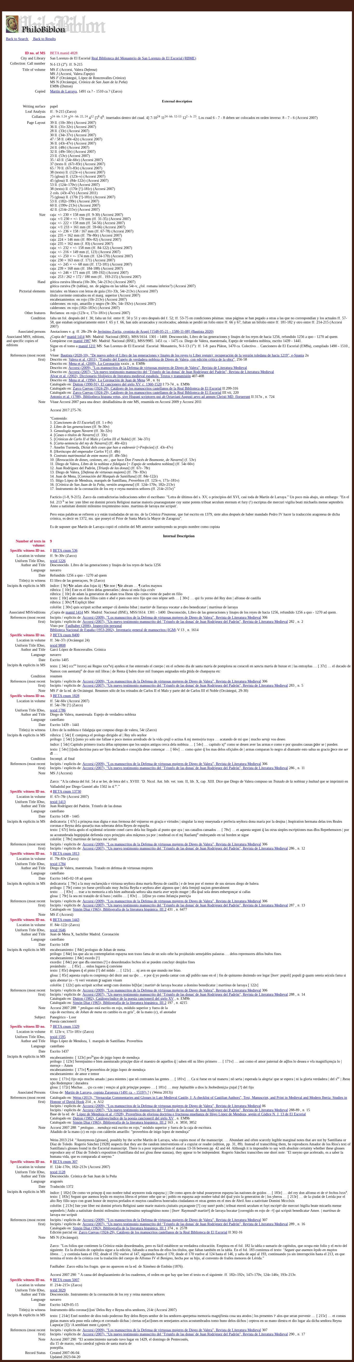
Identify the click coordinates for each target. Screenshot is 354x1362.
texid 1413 (58, 802)
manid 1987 (82, 341)
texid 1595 (58, 1037)
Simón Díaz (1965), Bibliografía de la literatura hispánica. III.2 (119, 909)
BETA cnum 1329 (66, 1026)
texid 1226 (58, 561)
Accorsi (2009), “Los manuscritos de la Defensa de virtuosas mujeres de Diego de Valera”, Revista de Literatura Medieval (157, 368)
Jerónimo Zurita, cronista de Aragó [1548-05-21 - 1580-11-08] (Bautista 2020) (156, 332)
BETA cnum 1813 (66, 854)
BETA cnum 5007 (66, 1280)
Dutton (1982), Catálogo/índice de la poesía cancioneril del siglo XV (123, 999)
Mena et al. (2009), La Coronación (94, 364)
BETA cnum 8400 (66, 635)
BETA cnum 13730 (67, 791)
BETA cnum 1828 (66, 696)
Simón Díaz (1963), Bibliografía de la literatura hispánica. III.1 (119, 1228)
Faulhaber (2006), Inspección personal (94, 626)
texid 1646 (58, 930)
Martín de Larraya (63, 91)
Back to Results (44, 39)
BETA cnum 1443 (66, 920)
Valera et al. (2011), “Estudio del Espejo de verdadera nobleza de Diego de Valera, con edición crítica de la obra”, (152, 359)
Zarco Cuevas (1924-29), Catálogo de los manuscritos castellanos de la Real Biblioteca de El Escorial (147, 388)
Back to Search (17, 39)
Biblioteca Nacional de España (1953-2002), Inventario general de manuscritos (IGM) (113, 630)
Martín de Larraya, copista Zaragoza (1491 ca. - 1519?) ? (107, 1092)
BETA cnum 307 (65, 1162)
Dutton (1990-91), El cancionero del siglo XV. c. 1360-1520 (117, 384)
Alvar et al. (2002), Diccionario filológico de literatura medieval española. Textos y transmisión (120, 376)
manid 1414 (75, 337)
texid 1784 (58, 864)
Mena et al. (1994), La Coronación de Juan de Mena (107, 380)
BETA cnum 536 (65, 551)
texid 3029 (58, 1290)
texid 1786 (58, 710)
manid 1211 (87, 346)
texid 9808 (58, 645)
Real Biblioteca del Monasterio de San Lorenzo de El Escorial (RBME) (143, 58)
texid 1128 (57, 1172)
